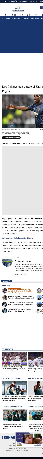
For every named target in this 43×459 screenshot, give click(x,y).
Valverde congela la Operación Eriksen (17, 238)
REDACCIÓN (13, 1)
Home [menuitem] (8, 18)
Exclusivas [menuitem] (35, 18)
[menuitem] (2, 18)
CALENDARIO (23, 1)
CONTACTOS (33, 1)
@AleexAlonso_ (24, 133)
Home (5, 1)
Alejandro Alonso (10, 133)
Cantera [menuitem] (26, 18)
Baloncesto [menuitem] (16, 18)
